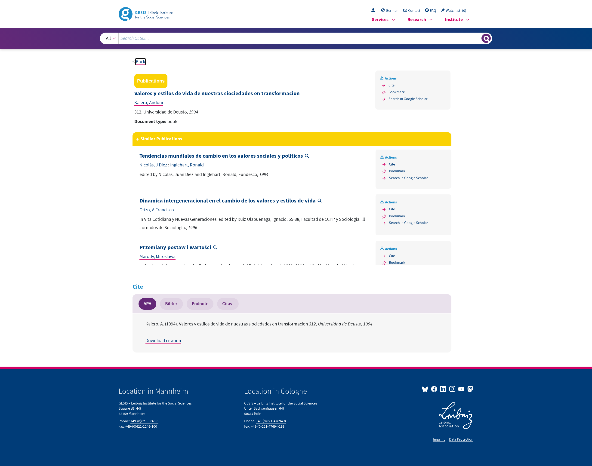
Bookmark (396, 92)
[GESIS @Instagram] (452, 389)
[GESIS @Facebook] (434, 389)
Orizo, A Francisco (156, 210)
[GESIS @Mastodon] (469, 389)
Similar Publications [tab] (161, 139)
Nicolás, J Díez (153, 165)
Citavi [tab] (228, 303)
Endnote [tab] (200, 303)
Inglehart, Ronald (187, 165)
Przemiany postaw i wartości (175, 247)
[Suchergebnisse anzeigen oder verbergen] (486, 38)
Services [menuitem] (380, 20)
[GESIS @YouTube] (461, 389)
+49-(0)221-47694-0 (271, 421)
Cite (391, 85)
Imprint (439, 439)
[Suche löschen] (477, 38)
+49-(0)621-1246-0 (144, 421)
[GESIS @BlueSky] (426, 389)
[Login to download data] (374, 10)
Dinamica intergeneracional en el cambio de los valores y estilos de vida (227, 201)
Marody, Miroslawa (157, 257)
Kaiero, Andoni (148, 103)
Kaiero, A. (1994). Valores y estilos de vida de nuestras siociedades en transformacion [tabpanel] (259, 332)
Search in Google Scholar (408, 99)
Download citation (163, 341)
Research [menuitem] (416, 20)
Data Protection (461, 439)
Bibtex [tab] (171, 303)
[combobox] (296, 38)
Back (140, 62)
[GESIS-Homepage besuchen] (146, 14)
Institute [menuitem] (454, 20)
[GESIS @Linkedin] (443, 389)
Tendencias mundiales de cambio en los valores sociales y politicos (221, 156)
